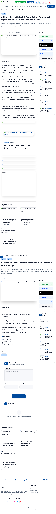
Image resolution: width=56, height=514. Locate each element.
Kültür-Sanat (39, 6)
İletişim (31, 494)
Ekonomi (16, 6)
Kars (4, 9)
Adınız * (6, 384)
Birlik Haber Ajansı (23, 509)
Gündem (7, 6)
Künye (31, 488)
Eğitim (30, 6)
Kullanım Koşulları (34, 492)
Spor (20, 6)
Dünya (23, 6)
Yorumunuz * (7, 368)
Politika (11, 6)
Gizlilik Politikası (33, 490)
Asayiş (27, 6)
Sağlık (34, 6)
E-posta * (21, 384)
